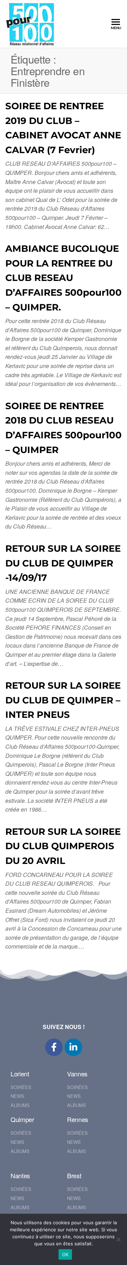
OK (65, 1254)
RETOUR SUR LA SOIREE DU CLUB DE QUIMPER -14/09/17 (63, 563)
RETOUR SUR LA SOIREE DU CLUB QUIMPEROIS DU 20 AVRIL (63, 846)
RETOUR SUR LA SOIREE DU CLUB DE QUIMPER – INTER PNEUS (63, 700)
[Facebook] (54, 1047)
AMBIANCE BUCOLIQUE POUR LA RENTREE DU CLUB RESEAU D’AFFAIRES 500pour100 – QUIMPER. (63, 278)
